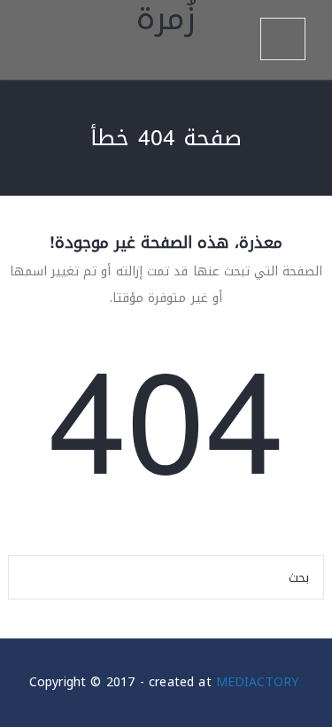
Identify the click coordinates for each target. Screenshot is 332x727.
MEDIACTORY (257, 682)
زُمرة (166, 24)
